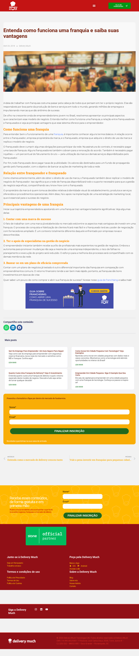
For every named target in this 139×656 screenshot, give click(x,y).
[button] (94, 6)
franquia (58, 134)
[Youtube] (46, 609)
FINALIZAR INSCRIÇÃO (69, 431)
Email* (12, 417)
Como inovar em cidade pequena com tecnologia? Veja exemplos (99, 352)
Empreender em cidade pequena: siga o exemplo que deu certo (100, 374)
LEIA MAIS (12, 363)
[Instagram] (36, 609)
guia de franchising (107, 280)
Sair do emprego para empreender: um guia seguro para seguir (36, 351)
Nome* (12, 407)
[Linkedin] (41, 609)
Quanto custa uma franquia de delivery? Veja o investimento (35, 373)
